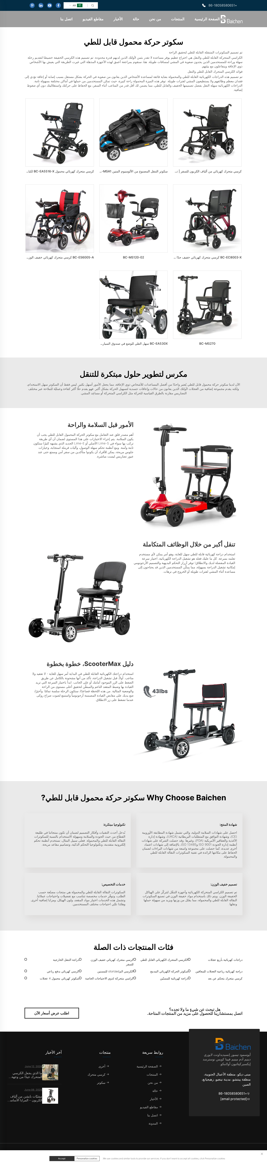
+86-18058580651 (223, 5)
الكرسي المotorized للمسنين (115, 971)
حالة (136, 19)
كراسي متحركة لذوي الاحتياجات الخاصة (109, 978)
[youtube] (49, 5)
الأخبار (118, 19)
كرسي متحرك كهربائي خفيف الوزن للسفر (112, 962)
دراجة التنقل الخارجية (66, 960)
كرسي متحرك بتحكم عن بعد (225, 978)
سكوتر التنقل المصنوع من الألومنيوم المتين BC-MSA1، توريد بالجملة (123, 171)
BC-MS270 (207, 343)
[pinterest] (32, 5)
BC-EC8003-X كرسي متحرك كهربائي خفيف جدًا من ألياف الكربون (197, 257)
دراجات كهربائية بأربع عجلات (225, 960)
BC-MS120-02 (133, 257)
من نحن (155, 19)
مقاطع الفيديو (93, 19)
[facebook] (58, 5)
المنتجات (178, 19)
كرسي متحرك (96, 1074)
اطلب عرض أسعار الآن (51, 1013)
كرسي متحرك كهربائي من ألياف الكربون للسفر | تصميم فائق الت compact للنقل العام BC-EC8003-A (174, 171)
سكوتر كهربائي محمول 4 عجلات (59, 978)
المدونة (153, 1123)
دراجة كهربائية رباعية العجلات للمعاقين (218, 971)
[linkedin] (40, 5)
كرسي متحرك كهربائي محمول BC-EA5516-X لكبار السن (56, 171)
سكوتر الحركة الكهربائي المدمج (169, 971)
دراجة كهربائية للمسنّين (174, 978)
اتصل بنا (66, 19)
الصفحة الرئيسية (207, 19)
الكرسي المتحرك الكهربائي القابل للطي (164, 960)
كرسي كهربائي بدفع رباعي (63, 971)
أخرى (101, 1066)
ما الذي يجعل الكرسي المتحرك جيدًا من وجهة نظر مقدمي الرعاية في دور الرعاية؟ (26, 1075)
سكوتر (101, 1082)
